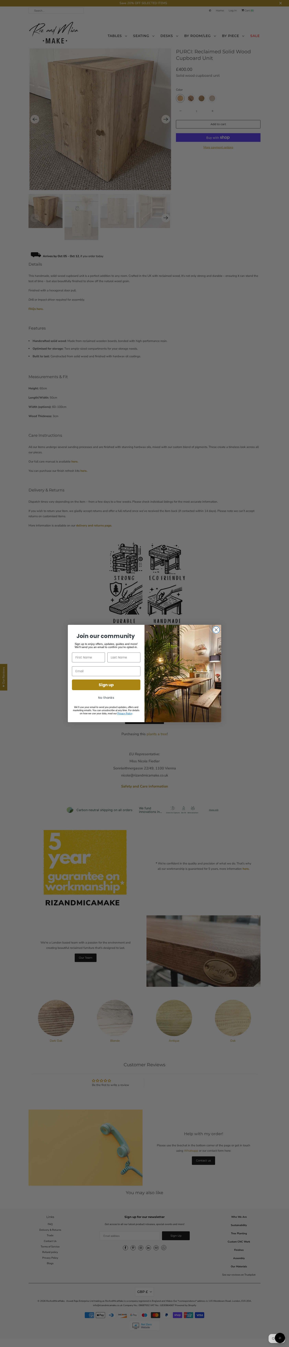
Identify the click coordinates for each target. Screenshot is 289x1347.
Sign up (106, 685)
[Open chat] (280, 1338)
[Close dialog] (216, 629)
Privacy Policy (124, 713)
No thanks (106, 697)
